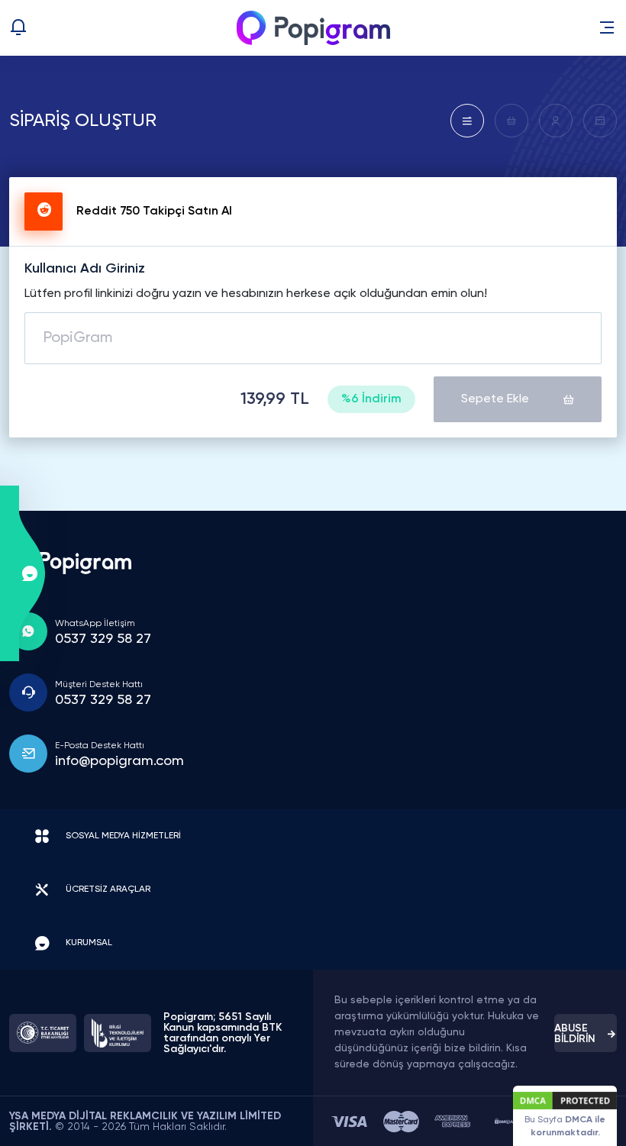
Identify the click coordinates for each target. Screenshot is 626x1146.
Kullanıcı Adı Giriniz (84, 269)
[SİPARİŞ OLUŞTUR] (467, 120)
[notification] (29, 27)
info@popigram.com (119, 761)
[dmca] (504, 1122)
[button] (607, 27)
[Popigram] (313, 28)
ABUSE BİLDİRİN (574, 1033)
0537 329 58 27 (103, 639)
